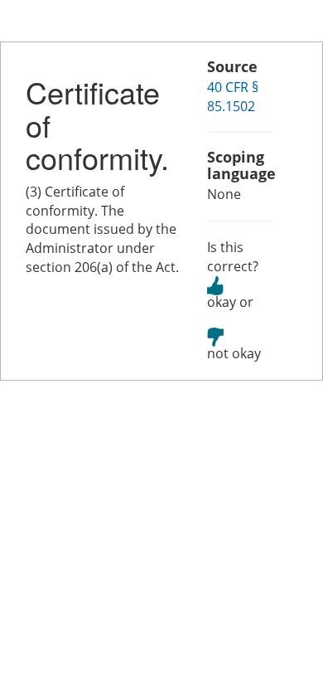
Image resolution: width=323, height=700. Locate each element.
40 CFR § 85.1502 (232, 96)
